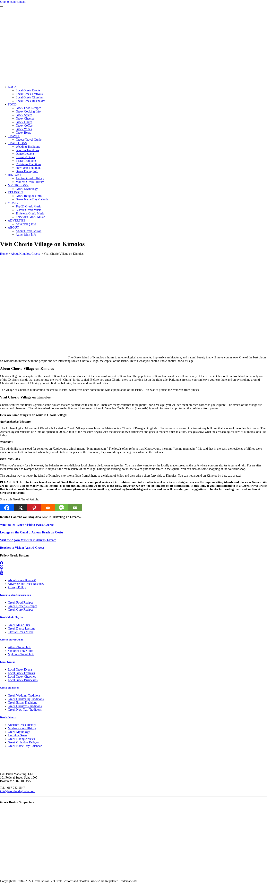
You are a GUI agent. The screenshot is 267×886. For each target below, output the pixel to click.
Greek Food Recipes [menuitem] (28, 108)
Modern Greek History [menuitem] (30, 181)
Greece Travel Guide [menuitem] (28, 139)
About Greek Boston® (22, 580)
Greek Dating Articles (21, 738)
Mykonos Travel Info (21, 654)
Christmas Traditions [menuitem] (28, 164)
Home (4, 253)
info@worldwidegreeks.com (17, 791)
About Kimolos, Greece (25, 253)
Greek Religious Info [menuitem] (29, 195)
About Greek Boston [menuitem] (28, 231)
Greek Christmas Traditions (25, 706)
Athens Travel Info (19, 647)
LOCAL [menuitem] (13, 86)
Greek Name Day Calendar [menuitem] (32, 199)
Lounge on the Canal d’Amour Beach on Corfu (31, 532)
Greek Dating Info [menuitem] (27, 171)
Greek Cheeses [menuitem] (25, 118)
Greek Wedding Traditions (24, 695)
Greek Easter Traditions (22, 702)
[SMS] (61, 507)
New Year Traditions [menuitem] (28, 167)
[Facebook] (7, 507)
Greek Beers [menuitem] (23, 132)
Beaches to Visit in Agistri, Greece (22, 547)
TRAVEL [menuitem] (14, 136)
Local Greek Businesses (23, 680)
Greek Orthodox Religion (23, 742)
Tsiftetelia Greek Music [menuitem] (30, 213)
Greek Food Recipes (20, 602)
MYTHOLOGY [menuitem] (18, 185)
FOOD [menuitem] (12, 104)
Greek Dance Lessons (21, 628)
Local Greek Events (20, 669)
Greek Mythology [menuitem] (27, 188)
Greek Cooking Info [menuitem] (28, 111)
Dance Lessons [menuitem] (25, 153)
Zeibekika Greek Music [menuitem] (30, 217)
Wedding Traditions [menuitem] (28, 146)
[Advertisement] (133, 54)
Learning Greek (17, 735)
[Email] (75, 507)
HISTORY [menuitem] (15, 174)
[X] (20, 507)
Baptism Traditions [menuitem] (27, 150)
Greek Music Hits (19, 625)
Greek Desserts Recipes (22, 606)
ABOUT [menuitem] (13, 227)
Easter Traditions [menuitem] (26, 160)
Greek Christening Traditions (26, 699)
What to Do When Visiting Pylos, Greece (27, 524)
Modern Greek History (22, 728)
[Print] (48, 507)
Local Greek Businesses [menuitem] (30, 101)
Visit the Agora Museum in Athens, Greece (28, 540)
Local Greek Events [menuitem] (28, 90)
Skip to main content (12, 1)
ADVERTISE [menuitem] (16, 220)
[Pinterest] (34, 507)
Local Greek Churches (22, 676)
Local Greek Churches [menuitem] (30, 97)
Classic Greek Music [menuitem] (28, 210)
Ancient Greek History (22, 724)
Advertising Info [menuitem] (26, 224)
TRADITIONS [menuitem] (17, 143)
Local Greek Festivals (21, 673)
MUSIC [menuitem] (13, 203)
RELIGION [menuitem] (15, 192)
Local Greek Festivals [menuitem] (29, 94)
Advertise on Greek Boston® (26, 583)
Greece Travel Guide (11, 639)
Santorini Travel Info (20, 650)
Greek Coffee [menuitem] (24, 125)
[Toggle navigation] (1, 6)
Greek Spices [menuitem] (24, 115)
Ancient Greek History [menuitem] (30, 178)
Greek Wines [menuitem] (24, 129)
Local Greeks (7, 661)
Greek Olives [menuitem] (24, 122)
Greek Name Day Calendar (25, 746)
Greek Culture (8, 717)
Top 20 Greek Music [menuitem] (28, 206)
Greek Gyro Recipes (20, 609)
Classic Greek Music (20, 632)
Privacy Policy (17, 587)
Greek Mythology (19, 731)
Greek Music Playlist (11, 617)
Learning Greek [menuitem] (25, 157)
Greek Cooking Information (15, 594)
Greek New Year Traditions (25, 709)
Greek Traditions (9, 687)
